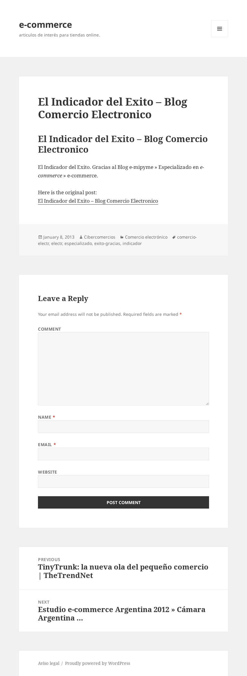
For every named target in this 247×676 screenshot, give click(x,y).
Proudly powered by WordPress (97, 663)
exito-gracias (107, 243)
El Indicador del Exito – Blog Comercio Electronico (98, 200)
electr (56, 243)
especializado (78, 243)
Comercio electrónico (146, 237)
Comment (49, 329)
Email (47, 444)
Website (47, 472)
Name (46, 417)
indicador (132, 243)
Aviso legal (48, 663)
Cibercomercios (99, 237)
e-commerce (45, 24)
